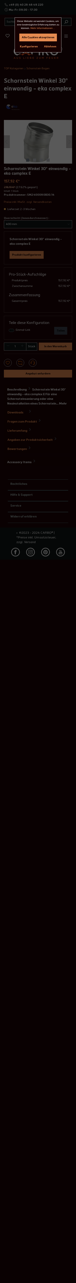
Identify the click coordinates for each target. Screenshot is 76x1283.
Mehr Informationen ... (42, 28)
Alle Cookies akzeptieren (38, 37)
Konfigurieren (29, 46)
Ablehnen (50, 46)
